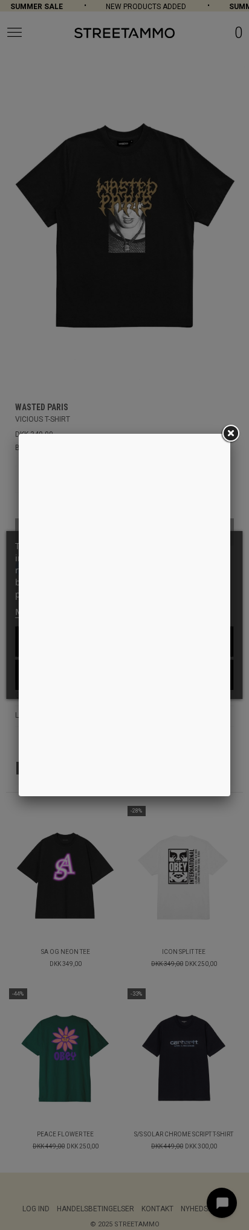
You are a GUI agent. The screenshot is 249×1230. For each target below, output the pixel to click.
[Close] (230, 434)
